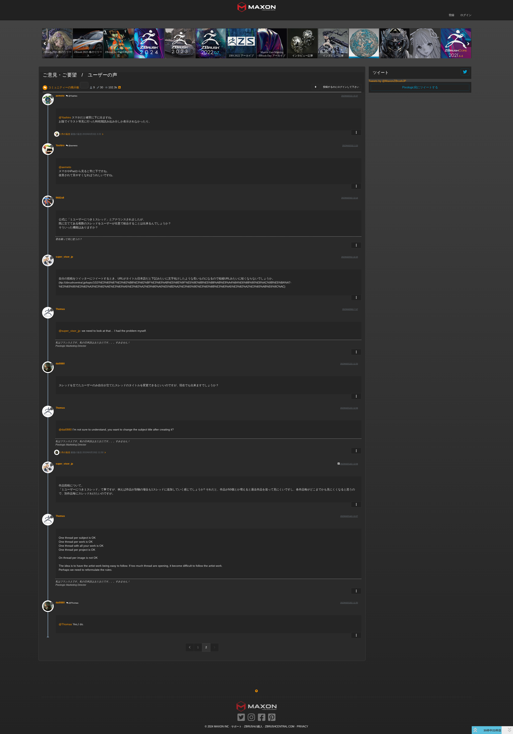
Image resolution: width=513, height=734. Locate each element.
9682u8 (60, 197)
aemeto (60, 95)
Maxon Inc (221, 726)
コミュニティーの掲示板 (63, 87)
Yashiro (60, 145)
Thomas (60, 309)
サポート (236, 726)
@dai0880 (65, 429)
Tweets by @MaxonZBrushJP (387, 81)
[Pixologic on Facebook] (261, 718)
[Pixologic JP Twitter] (241, 718)
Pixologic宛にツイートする (420, 87)
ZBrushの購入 (253, 726)
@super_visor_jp (69, 330)
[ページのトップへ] (256, 691)
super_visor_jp (64, 256)
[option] (56, 43)
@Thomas (73, 603)
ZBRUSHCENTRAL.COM (279, 726)
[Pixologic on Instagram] (251, 718)
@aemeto (73, 145)
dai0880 (60, 363)
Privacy (302, 726)
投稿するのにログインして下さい (341, 87)
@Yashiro (72, 96)
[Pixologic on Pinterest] (272, 718)
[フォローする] (465, 72)
